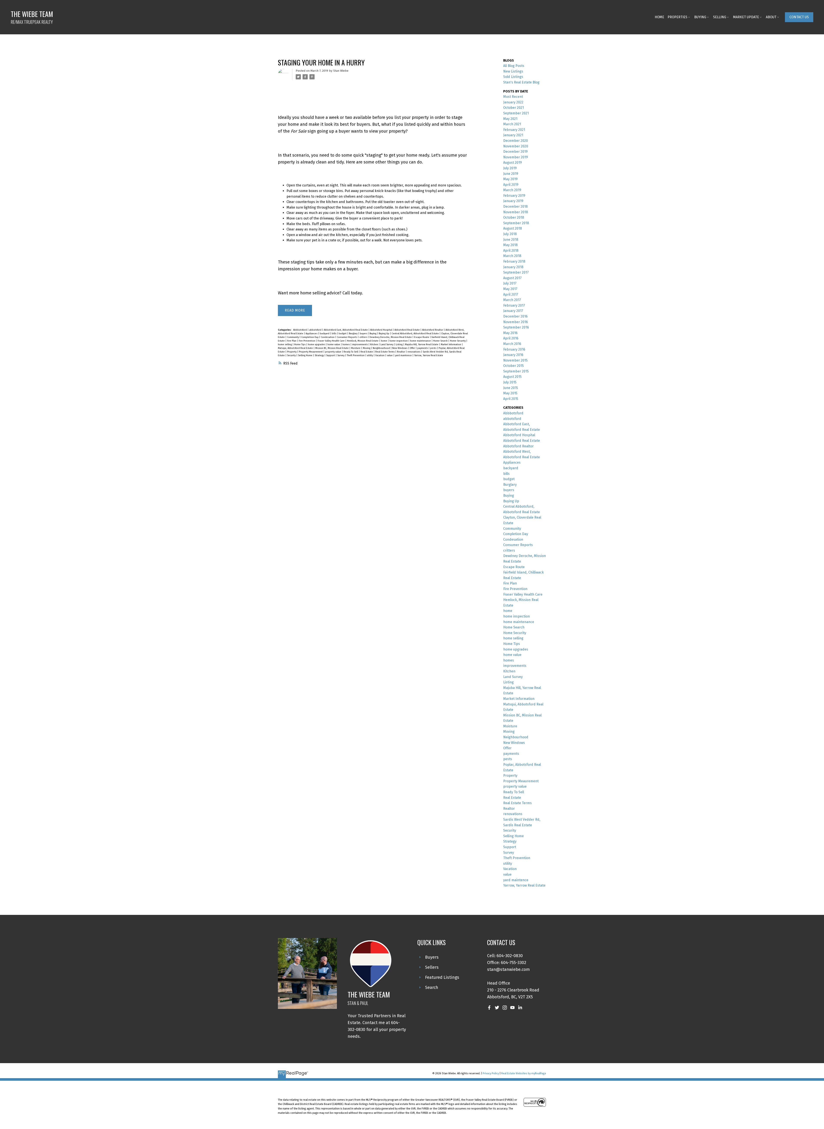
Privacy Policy (491, 1073)
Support (331, 355)
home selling (285, 344)
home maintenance (421, 340)
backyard (325, 333)
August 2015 (512, 377)
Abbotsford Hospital (381, 329)
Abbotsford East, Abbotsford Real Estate (346, 329)
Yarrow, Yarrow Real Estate (428, 355)
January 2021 (513, 135)
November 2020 (515, 146)
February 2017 (514, 305)
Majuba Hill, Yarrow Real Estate (422, 344)
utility (370, 355)
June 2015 (510, 388)
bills (334, 333)
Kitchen (374, 344)
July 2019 (510, 168)
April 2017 (510, 294)
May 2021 (510, 119)
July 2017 (510, 283)
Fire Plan (292, 340)
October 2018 (513, 217)
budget (343, 333)
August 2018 (512, 228)
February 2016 (514, 349)
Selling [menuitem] (719, 17)
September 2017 (516, 272)
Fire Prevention (307, 340)
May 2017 (510, 289)
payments (423, 348)
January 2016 (513, 355)
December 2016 (515, 316)
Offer (413, 348)
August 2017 (512, 278)
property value (333, 351)
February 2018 (514, 261)
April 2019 (510, 185)
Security (291, 355)
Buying (373, 333)
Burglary (353, 333)
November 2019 (515, 157)
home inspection (398, 340)
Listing (399, 344)
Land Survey (387, 344)
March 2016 (512, 344)
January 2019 (513, 201)
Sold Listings (513, 77)
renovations (414, 351)
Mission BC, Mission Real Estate (332, 348)
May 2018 (510, 245)
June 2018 (510, 240)
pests (433, 348)
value (390, 355)
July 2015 (510, 382)
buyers (364, 333)
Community (293, 337)
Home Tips (300, 344)
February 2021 (514, 130)
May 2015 (510, 393)
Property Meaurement (311, 351)
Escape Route (422, 337)
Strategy (319, 355)
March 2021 (512, 124)
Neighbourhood (382, 348)
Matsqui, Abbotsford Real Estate (296, 348)
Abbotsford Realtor (433, 329)
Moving (367, 348)
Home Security (458, 340)
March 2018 (512, 256)
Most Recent (513, 97)
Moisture (356, 348)
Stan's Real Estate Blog (521, 82)
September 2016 (516, 327)
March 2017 (512, 300)
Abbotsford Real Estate (407, 329)
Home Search (440, 340)
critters (363, 337)
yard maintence (403, 355)
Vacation (380, 355)
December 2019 (515, 152)
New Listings (513, 71)
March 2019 (512, 190)
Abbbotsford (300, 329)
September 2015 (516, 371)
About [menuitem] (771, 17)
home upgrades (317, 344)
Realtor (401, 351)
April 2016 (510, 338)
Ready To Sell (351, 351)
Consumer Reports (347, 337)
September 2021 (516, 113)
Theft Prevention (356, 355)
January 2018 (513, 267)
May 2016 (510, 333)
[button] (799, 17)
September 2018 (516, 223)
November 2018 (515, 212)
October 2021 (513, 108)
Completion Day (310, 337)
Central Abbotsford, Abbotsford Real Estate (415, 333)
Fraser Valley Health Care (331, 340)
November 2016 (515, 322)
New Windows (400, 348)
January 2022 (513, 102)
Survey (341, 355)
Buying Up (384, 333)
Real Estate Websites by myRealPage (523, 1073)
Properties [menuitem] (677, 17)
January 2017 (513, 311)
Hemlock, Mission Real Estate (363, 340)
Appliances (312, 333)
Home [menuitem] (659, 17)
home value (334, 344)
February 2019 (514, 196)
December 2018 (515, 206)
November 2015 (515, 360)
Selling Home (305, 355)
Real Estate (367, 351)
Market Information (451, 344)
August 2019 (512, 162)
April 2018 (510, 250)
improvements (360, 344)
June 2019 (510, 174)
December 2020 (515, 141)
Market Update (746, 17)
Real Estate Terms (385, 351)
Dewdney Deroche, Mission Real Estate (391, 337)
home (384, 340)
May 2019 (510, 179)
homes (346, 344)
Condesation (328, 337)
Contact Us (799, 17)
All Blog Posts (513, 66)
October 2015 (513, 366)
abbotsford (315, 329)
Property (292, 351)
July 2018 (510, 234)
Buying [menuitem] (700, 17)
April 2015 (510, 399)
